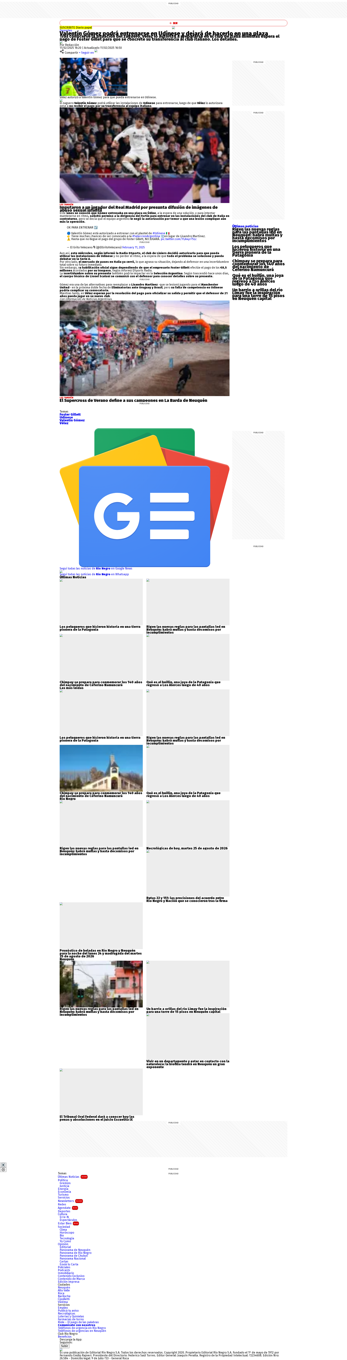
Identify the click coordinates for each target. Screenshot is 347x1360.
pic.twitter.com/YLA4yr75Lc (179, 239)
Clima (63, 1229)
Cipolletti (64, 1299)
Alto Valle (64, 1290)
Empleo (63, 1307)
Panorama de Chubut (74, 1255)
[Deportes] (173, 27)
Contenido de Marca (71, 1278)
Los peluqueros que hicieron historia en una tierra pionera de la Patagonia (256, 251)
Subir (64, 1346)
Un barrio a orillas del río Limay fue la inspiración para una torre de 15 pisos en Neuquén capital (258, 294)
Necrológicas (66, 1313)
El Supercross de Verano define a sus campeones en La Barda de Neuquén (133, 400)
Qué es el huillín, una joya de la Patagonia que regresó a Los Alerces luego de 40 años (258, 280)
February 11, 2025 (133, 247)
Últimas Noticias (72, 1176)
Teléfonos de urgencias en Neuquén (82, 1330)
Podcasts (64, 1270)
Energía (63, 1189)
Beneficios (65, 1336)
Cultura (62, 1214)
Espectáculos (68, 1220)
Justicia (64, 1186)
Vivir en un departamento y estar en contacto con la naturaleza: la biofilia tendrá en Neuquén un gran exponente (187, 1064)
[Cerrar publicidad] (3, 1165)
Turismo (63, 1194)
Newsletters (70, 1201)
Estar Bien (68, 1223)
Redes (62, 1204)
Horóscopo (67, 1232)
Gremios (65, 1183)
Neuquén (64, 1287)
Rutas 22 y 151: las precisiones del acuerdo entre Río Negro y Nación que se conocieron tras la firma (187, 899)
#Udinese (159, 233)
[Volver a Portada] (173, 23)
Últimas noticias (245, 226)
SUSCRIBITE (76, 27)
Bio (62, 1235)
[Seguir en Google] (61, 100)
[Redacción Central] (61, 42)
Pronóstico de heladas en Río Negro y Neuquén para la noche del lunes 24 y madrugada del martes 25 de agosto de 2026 (101, 953)
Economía (64, 1191)
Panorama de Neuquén (75, 1250)
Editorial (65, 1247)
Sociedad (64, 1226)
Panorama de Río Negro (75, 1252)
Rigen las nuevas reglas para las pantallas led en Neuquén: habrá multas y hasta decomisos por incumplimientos (257, 235)
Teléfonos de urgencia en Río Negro (82, 1328)
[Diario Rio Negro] (61, 1349)
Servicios (64, 1197)
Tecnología (67, 1238)
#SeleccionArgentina (146, 236)
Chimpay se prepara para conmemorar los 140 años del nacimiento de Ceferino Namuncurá (258, 265)
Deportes (66, 30)
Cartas (64, 1261)
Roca (61, 1293)
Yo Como (65, 1241)
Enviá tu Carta (69, 1264)
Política (63, 1180)
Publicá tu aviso (68, 1310)
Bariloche (64, 1296)
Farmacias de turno (71, 1319)
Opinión (63, 1244)
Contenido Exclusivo (71, 1276)
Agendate (67, 1208)
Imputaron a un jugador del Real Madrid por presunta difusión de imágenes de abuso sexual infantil (139, 209)
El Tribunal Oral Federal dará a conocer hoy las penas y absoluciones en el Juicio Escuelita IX (97, 1118)
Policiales (64, 1267)
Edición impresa (68, 1281)
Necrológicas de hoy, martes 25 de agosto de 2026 (187, 848)
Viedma (63, 1302)
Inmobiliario (66, 1273)
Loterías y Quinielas (71, 1316)
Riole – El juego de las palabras (78, 1322)
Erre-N (64, 1217)
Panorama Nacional (73, 1258)
